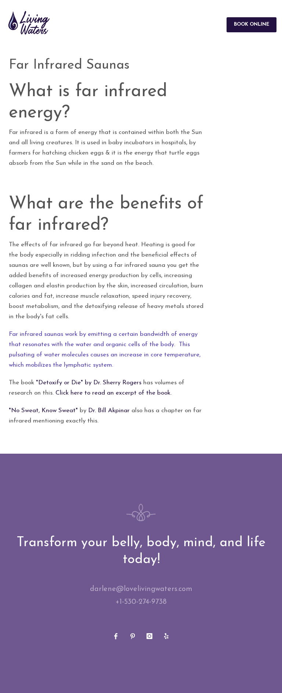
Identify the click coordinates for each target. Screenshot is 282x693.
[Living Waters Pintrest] (132, 636)
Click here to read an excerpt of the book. (113, 393)
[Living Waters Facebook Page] (115, 636)
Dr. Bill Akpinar (109, 410)
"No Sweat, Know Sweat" (43, 410)
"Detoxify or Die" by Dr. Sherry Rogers (88, 383)
